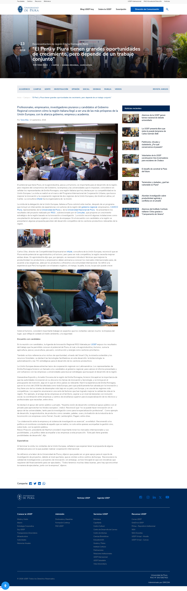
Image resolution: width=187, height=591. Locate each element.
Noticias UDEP (83, 498)
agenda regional (70, 65)
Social (86, 89)
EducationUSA (99, 540)
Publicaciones (98, 550)
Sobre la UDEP (104, 9)
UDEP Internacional (134, 1)
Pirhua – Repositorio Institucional (143, 526)
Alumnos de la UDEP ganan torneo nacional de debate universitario (154, 118)
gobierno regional (89, 207)
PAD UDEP (59, 526)
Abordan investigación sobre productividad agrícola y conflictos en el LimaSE (154, 198)
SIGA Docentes (137, 533)
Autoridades (21, 540)
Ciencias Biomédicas (101, 536)
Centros (29, 1)
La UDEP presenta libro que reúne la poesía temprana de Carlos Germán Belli (154, 131)
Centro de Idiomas (100, 533)
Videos (118, 89)
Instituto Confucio (100, 547)
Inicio (19, 97)
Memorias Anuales (24, 543)
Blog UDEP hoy (87, 9)
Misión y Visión (22, 519)
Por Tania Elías (40, 65)
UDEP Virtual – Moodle (140, 536)
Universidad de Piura (50, 209)
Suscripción (121, 9)
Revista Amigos (160, 89)
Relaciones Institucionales (103, 553)
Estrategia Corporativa (25, 526)
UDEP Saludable (100, 560)
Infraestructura (22, 536)
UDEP (94, 344)
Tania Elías (24, 120)
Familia (107, 89)
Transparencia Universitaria (27, 533)
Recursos (38, 1)
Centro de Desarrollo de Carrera (105, 529)
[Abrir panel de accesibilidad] (5, 586)
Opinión (76, 89)
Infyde (39, 199)
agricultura (86, 65)
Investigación (61, 89)
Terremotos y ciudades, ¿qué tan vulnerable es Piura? (155, 183)
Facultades (21, 1)
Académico (24, 89)
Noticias (167, 1)
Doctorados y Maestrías (64, 519)
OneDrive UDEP (138, 523)
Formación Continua (62, 523)
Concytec (81, 212)
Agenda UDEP (103, 498)
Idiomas (97, 89)
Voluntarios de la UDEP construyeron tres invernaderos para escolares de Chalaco (155, 158)
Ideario (19, 523)
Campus (55, 65)
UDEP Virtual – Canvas (140, 540)
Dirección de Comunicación (147, 9)
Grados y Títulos (99, 543)
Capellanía (97, 523)
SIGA (133, 529)
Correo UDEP (137, 519)
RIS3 (53, 212)
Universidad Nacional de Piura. (81, 209)
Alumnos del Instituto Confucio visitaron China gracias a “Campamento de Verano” (155, 211)
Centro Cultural (99, 526)
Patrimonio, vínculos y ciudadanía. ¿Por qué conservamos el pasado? (152, 144)
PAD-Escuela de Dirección (153, 1)
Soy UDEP (21, 529)
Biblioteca (47, 1)
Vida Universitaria (100, 564)
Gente (48, 89)
